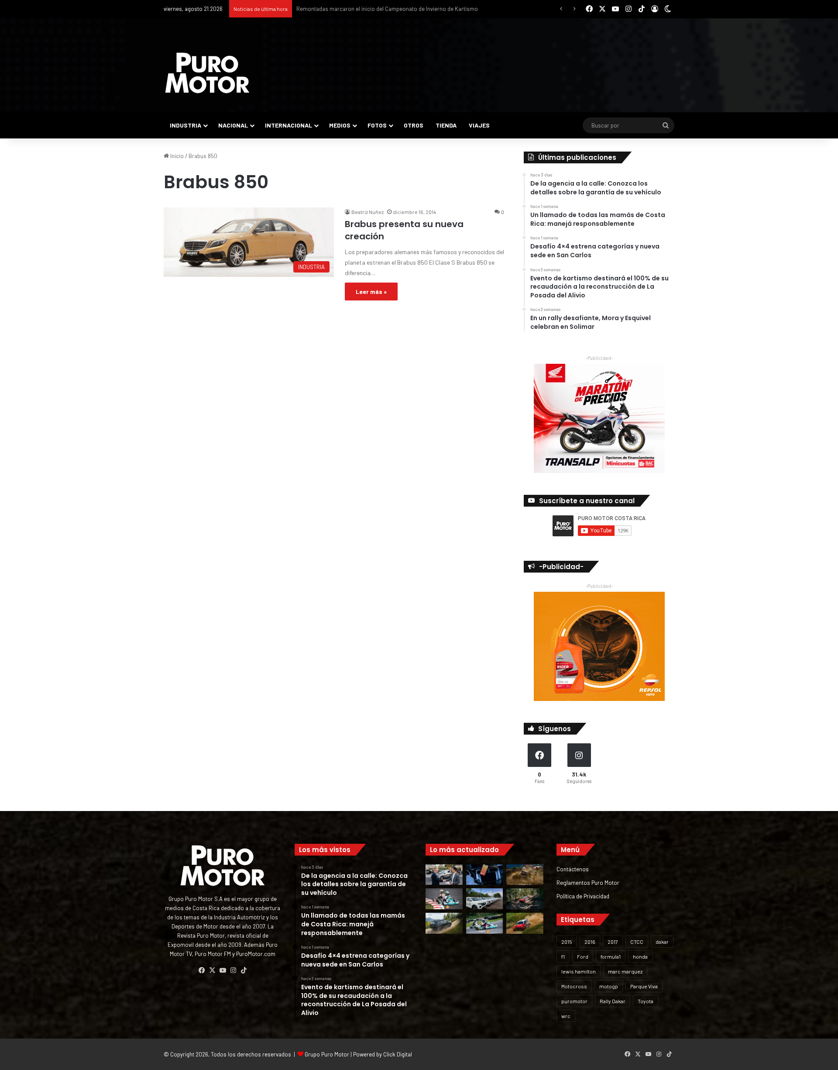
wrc (565, 1016)
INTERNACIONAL (288, 125)
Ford (582, 956)
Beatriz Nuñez (367, 212)
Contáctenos (572, 869)
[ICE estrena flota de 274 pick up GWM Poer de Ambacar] (484, 898)
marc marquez (625, 971)
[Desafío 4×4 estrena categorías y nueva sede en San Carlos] (524, 874)
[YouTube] (222, 970)
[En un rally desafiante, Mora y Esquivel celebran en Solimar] (524, 898)
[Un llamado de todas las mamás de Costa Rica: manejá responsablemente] (484, 874)
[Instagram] (233, 970)
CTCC (636, 942)
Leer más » (371, 291)
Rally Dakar (612, 1001)
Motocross (574, 986)
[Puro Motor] (207, 73)
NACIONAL (233, 125)
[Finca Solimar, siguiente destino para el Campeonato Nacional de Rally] (524, 923)
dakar (662, 942)
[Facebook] (201, 970)
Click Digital (397, 1054)
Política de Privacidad (582, 896)
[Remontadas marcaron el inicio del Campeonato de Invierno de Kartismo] (484, 923)
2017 (613, 942)
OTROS (413, 125)
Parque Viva (644, 986)
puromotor (574, 1001)
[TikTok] (243, 970)
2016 (589, 942)
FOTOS (377, 125)
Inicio (176, 155)
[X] (212, 970)
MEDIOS (339, 125)
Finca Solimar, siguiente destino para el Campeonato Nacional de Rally (384, 8)
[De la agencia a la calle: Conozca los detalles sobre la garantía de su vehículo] (444, 874)
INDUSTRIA (185, 125)
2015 (566, 942)
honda (640, 956)
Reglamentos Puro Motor (587, 882)
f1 (563, 956)
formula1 (611, 956)
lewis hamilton (578, 971)
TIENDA (446, 125)
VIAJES (479, 125)
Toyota (645, 1001)
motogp (608, 986)
